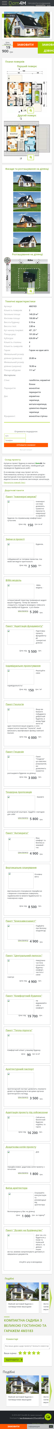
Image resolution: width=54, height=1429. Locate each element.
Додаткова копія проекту (21, 1147)
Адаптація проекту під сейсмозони (27, 1112)
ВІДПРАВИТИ (12, 1359)
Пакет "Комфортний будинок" (24, 995)
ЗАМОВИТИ (25, 44)
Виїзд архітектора (16, 1188)
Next (47, 25)
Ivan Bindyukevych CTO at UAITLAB (32, 1418)
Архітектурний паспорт (20, 1069)
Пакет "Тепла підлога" (19, 1030)
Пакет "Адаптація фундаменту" (24, 626)
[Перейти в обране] (49, 6)
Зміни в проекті (15, 539)
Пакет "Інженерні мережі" (21, 496)
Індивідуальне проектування (23, 665)
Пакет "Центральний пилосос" (24, 955)
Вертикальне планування (21, 867)
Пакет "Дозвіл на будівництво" (24, 1230)
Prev (6, 25)
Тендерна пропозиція (19, 792)
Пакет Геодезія (15, 751)
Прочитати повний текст (14, 482)
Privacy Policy (36, 1423)
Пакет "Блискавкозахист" (21, 921)
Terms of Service (48, 1423)
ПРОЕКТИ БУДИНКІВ (38, 3)
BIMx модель (13, 580)
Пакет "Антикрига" (17, 833)
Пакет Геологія (15, 704)
